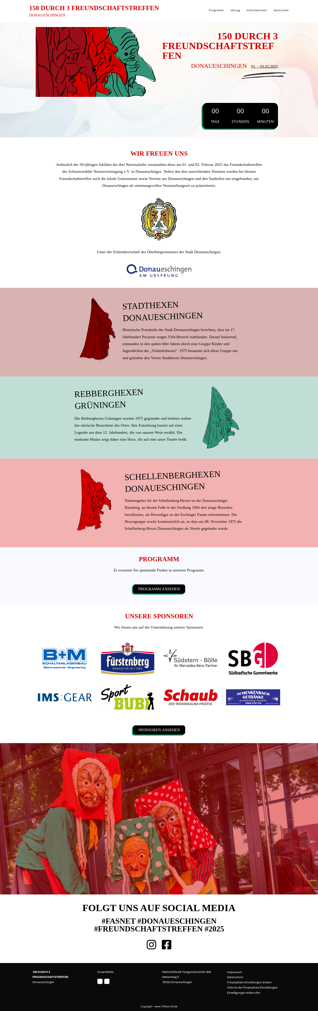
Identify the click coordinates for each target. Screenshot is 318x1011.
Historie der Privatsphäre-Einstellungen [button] (252, 987)
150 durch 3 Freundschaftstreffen (94, 7)
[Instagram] (100, 981)
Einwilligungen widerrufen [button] (243, 993)
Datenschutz (235, 977)
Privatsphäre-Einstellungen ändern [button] (249, 982)
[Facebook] (106, 981)
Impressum (234, 972)
